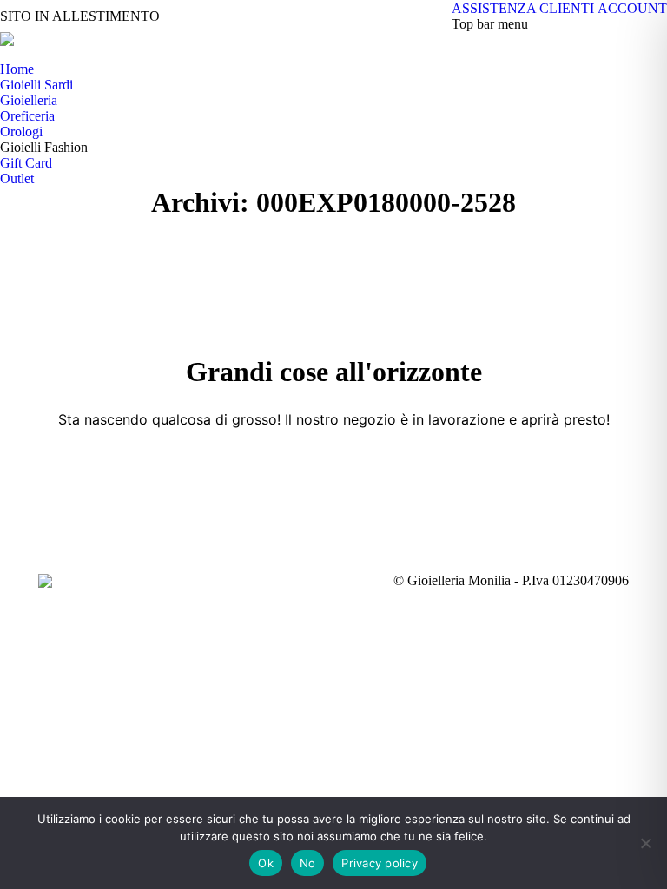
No (308, 863)
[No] (645, 843)
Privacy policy (379, 863)
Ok (266, 863)
